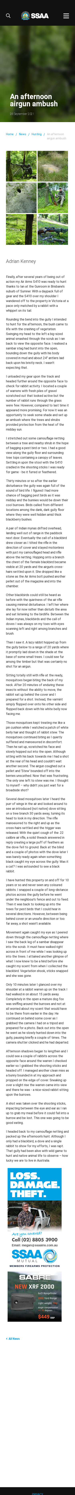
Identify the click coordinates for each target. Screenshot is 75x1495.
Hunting (37, 134)
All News (14, 1338)
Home (10, 134)
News (22, 134)
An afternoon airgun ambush (56, 136)
